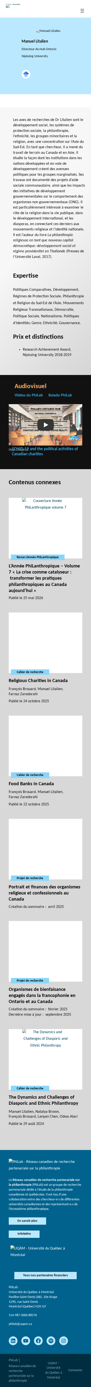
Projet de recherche (30, 878)
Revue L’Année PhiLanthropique (38, 557)
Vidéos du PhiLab (29, 395)
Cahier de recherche (30, 672)
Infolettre (24, 1234)
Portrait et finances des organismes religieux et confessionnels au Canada (44, 893)
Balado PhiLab (60, 395)
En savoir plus (27, 1221)
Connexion (75, 1370)
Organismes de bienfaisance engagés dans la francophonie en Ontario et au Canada (42, 995)
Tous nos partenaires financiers (45, 1275)
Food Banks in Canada (31, 784)
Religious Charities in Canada (38, 680)
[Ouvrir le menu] (82, 11)
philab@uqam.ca (20, 1324)
